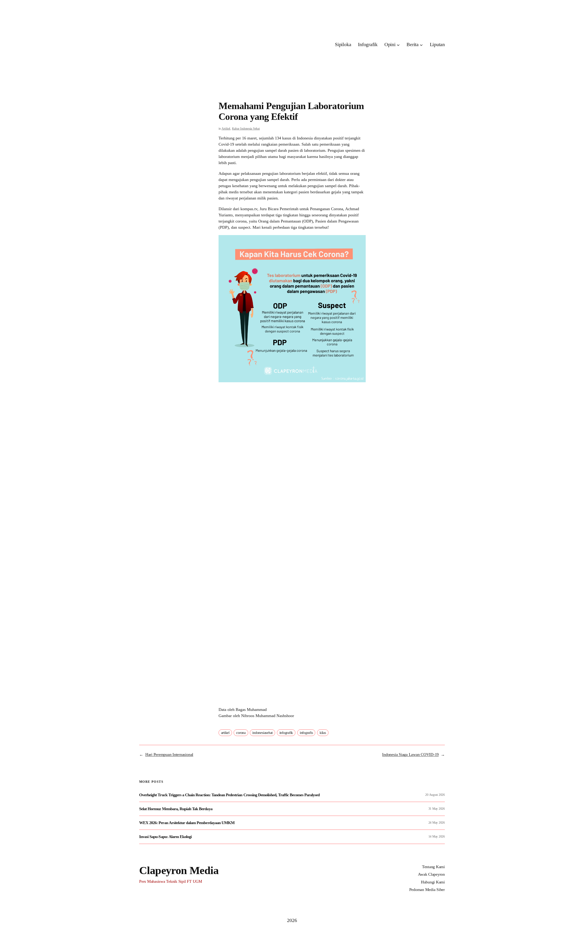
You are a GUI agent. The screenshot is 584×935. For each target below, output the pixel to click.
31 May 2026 (436, 808)
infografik (286, 733)
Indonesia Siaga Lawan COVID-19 (410, 754)
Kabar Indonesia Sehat (246, 128)
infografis (306, 733)
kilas (323, 733)
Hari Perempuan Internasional (169, 754)
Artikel (226, 128)
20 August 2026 (435, 794)
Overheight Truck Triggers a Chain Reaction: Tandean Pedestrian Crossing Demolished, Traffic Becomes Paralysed (229, 795)
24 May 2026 (436, 822)
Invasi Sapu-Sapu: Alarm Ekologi (165, 836)
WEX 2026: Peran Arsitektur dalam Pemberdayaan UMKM (187, 822)
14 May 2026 (436, 836)
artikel (225, 733)
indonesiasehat (262, 733)
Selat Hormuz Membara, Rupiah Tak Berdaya (175, 809)
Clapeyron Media (179, 870)
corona (241, 733)
